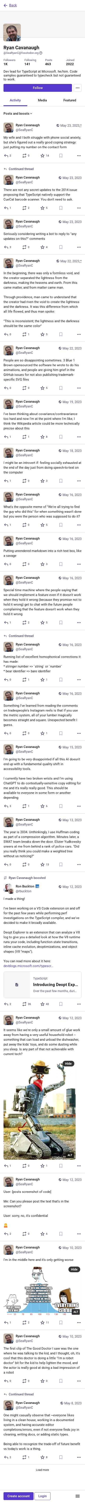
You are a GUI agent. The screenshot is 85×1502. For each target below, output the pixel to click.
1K (5, 64)
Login (42, 1496)
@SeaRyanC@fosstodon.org (21, 52)
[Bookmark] (60, 155)
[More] (79, 155)
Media (42, 100)
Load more (42, 1469)
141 (27, 64)
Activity (15, 100)
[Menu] (78, 88)
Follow (38, 88)
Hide (68, 1063)
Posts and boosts (16, 114)
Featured (69, 100)
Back (13, 5)
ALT (70, 1155)
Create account (18, 1496)
